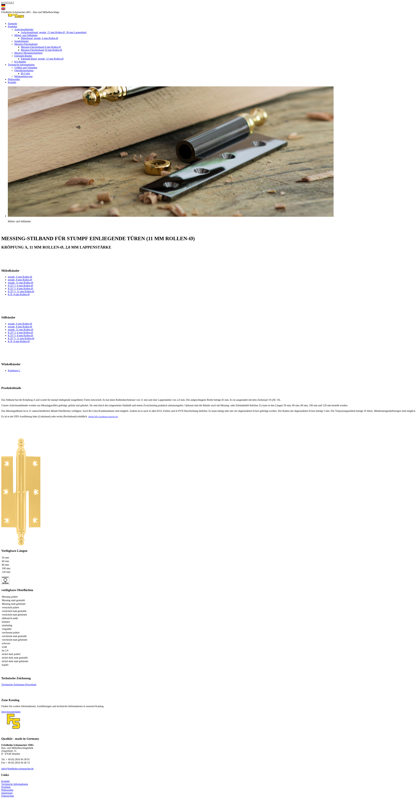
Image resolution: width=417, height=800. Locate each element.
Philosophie (14, 79)
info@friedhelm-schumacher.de (17, 768)
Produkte (12, 26)
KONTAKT (7, 2)
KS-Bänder (20, 61)
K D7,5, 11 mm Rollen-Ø (21, 291)
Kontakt (12, 82)
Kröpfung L (14, 370)
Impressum (7, 793)
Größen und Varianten (25, 67)
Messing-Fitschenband (25, 44)
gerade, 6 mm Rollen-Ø (20, 276)
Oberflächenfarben (24, 70)
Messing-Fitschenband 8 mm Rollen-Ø (41, 47)
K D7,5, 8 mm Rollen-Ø (20, 288)
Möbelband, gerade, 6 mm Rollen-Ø (39, 38)
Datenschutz (7, 795)
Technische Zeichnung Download (18, 684)
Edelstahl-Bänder (23, 55)
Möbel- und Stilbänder (25, 35)
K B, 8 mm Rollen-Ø (19, 294)
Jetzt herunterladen (11, 711)
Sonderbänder (21, 41)
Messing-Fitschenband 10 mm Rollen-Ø (41, 50)
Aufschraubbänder (23, 29)
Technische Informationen (21, 64)
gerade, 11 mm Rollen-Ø (20, 282)
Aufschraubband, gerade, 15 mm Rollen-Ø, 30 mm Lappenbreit (53, 32)
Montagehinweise (23, 76)
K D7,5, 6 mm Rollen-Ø (20, 285)
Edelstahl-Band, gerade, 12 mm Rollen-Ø (42, 58)
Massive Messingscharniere (28, 52)
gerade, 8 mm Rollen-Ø (20, 279)
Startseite (12, 23)
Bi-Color (25, 73)
